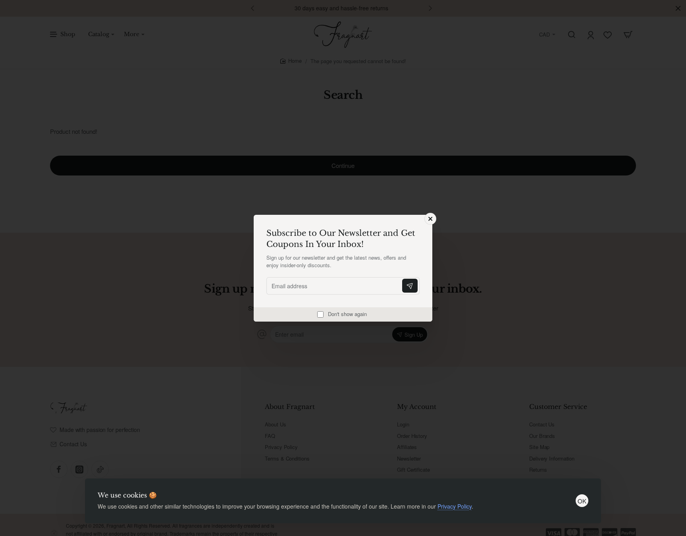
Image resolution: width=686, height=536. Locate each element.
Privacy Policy (454, 506)
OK (582, 501)
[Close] (430, 219)
